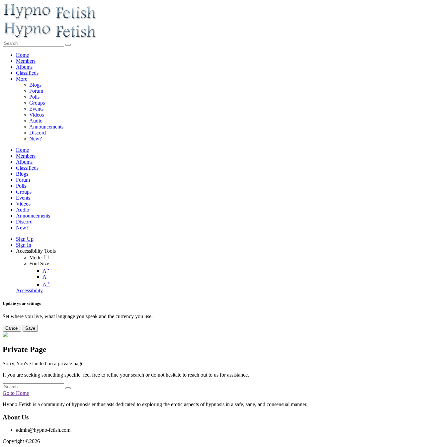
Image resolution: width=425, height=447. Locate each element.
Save (30, 328)
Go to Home (16, 393)
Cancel (12, 328)
